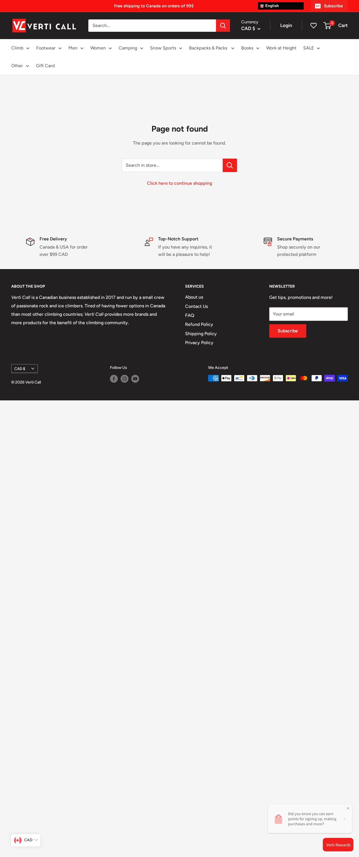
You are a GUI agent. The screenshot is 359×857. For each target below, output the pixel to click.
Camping (128, 48)
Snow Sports (163, 48)
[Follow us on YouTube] (135, 379)
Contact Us (196, 306)
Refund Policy (199, 324)
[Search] (223, 25)
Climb (17, 48)
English (271, 6)
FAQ (189, 315)
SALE (308, 48)
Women (98, 48)
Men (72, 48)
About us (194, 297)
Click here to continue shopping (179, 183)
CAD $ (19, 368)
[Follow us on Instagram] (124, 379)
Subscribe (333, 5)
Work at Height (281, 48)
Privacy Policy (199, 342)
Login (286, 25)
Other (17, 65)
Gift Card (45, 65)
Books (247, 48)
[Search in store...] (230, 165)
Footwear (46, 48)
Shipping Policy (201, 333)
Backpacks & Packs (208, 48)
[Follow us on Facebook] (114, 379)
